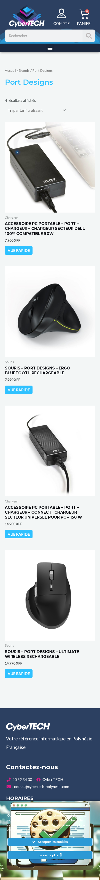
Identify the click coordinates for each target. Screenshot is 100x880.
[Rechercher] (89, 36)
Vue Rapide (19, 250)
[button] (50, 48)
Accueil (10, 70)
